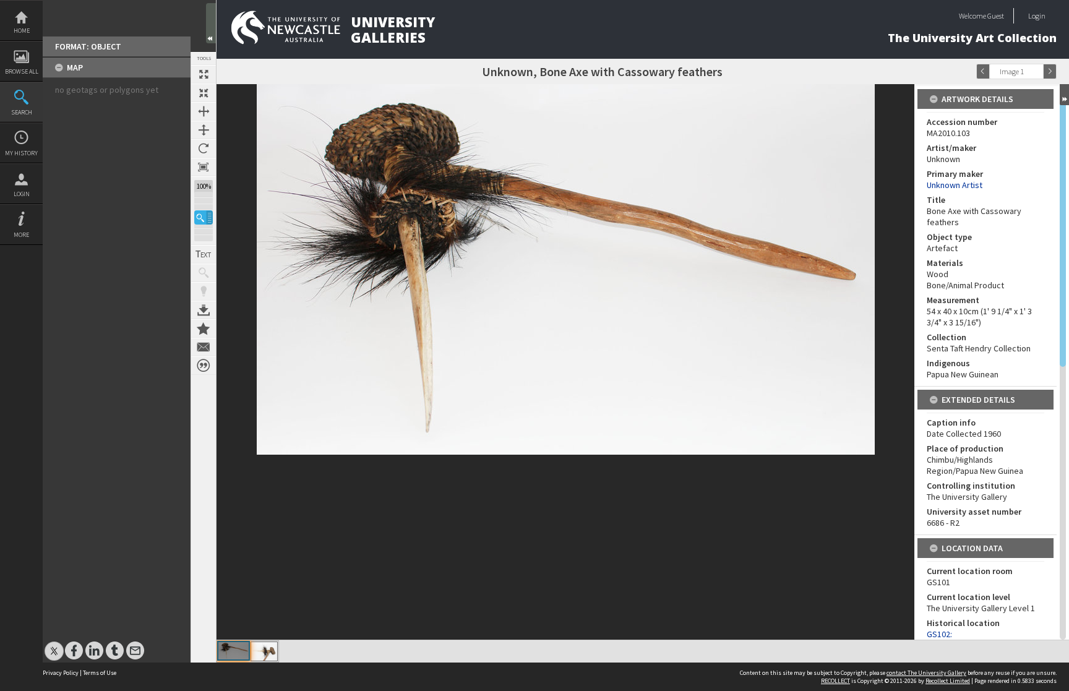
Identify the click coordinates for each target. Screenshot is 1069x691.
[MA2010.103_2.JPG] (264, 651)
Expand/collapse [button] (1064, 94)
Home (22, 31)
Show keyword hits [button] (203, 273)
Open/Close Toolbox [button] (211, 23)
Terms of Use (99, 673)
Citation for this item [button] (203, 365)
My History (21, 153)
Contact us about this (203, 347)
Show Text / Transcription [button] (203, 254)
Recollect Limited (947, 681)
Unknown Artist (954, 185)
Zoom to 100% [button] (203, 167)
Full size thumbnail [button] (203, 74)
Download (203, 310)
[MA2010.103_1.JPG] (233, 651)
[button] (203, 217)
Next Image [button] (1050, 71)
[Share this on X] (54, 644)
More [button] (21, 235)
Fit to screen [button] (203, 93)
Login (22, 194)
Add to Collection (203, 328)
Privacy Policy (61, 673)
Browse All (21, 71)
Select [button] (1037, 71)
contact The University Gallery (926, 673)
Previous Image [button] (983, 71)
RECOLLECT (835, 681)
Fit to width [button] (203, 111)
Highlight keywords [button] (203, 291)
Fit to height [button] (203, 130)
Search (21, 112)
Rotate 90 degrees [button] (203, 148)
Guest (995, 15)
